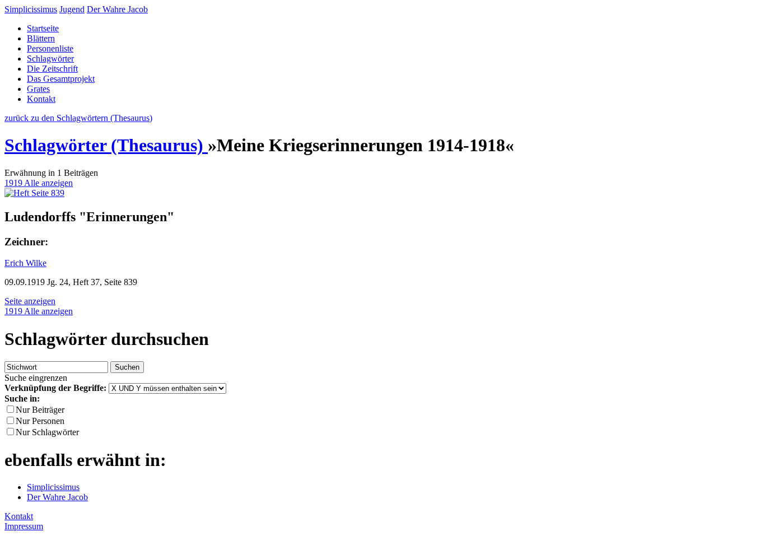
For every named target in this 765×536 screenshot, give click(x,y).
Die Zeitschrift (52, 68)
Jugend (72, 9)
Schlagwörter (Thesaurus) (106, 145)
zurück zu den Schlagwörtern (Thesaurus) (78, 118)
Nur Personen (40, 421)
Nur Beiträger (40, 409)
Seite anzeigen (29, 301)
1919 (14, 183)
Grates (38, 89)
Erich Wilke (25, 263)
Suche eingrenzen (35, 378)
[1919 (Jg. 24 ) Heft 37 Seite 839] (34, 193)
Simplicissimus (30, 9)
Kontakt (41, 99)
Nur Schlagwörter (47, 432)
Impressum (23, 526)
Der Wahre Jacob (117, 9)
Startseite (43, 28)
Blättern (41, 38)
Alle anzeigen (48, 183)
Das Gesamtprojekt (61, 78)
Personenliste (50, 48)
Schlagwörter (50, 58)
